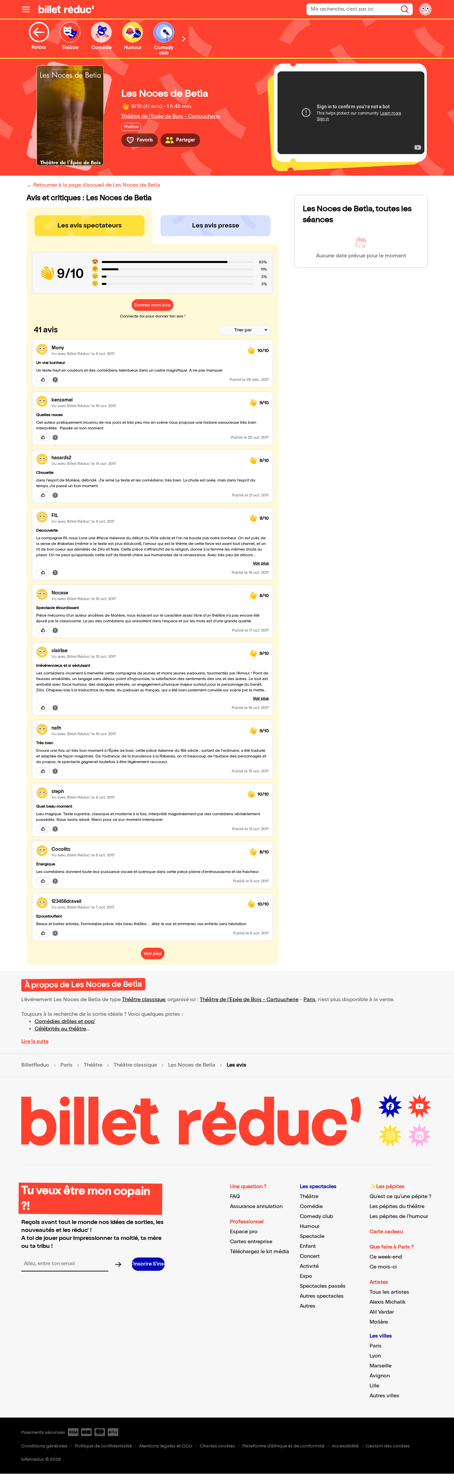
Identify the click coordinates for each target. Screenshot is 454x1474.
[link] (147, 348)
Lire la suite (35, 1041)
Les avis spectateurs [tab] (89, 225)
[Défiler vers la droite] (184, 39)
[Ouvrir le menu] (28, 9)
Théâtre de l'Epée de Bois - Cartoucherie (170, 116)
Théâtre (93, 1065)
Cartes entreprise (251, 1242)
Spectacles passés (323, 1286)
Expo (306, 1276)
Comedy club (316, 1216)
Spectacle (312, 1236)
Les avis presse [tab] (215, 225)
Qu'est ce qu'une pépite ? (400, 1196)
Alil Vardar (382, 1312)
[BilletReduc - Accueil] (66, 9)
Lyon (375, 1356)
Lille (374, 1386)
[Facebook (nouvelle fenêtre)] (390, 1106)
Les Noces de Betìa (191, 1065)
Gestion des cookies (388, 1446)
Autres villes (384, 1396)
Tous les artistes (389, 1292)
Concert (310, 1256)
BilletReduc (35, 1065)
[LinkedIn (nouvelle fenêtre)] (419, 1135)
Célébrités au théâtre (60, 1029)
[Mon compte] (425, 9)
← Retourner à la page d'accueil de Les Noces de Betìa (93, 185)
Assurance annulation (256, 1206)
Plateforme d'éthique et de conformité (283, 1446)
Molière (379, 1322)
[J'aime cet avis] (43, 379)
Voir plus (261, 563)
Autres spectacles (322, 1296)
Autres (307, 1306)
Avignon (380, 1376)
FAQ (235, 1196)
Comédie (311, 1206)
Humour (309, 1226)
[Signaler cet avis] (55, 380)
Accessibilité (345, 1446)
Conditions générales (44, 1446)
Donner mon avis (152, 305)
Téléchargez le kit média (259, 1252)
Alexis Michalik (387, 1302)
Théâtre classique (143, 1000)
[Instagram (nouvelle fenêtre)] (390, 1135)
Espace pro (244, 1232)
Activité (309, 1266)
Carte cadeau (386, 1232)
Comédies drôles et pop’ (65, 1021)
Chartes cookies (217, 1446)
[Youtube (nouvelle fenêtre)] (419, 1106)
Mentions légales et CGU (165, 1446)
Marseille (381, 1366)
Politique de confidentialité (103, 1446)
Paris (309, 1000)
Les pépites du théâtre (397, 1206)
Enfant (308, 1246)
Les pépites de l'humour (399, 1216)
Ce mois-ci (383, 1267)
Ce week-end (386, 1257)
